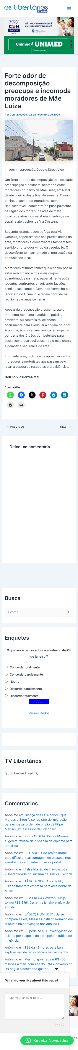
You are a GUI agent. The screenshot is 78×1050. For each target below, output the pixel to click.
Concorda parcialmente (26, 674)
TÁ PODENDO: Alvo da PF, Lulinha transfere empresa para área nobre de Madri (38, 886)
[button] (47, 1040)
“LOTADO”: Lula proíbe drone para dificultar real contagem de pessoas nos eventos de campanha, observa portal (38, 857)
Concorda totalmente (25, 667)
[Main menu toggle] (69, 8)
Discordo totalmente (24, 696)
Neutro (14, 681)
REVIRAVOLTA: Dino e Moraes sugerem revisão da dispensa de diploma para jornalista (38, 841)
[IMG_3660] (39, 45)
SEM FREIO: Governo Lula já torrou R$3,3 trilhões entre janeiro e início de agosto (37, 902)
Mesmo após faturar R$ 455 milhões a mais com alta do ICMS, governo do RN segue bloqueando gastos (39, 964)
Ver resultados (39, 713)
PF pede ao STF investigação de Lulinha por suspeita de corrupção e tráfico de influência (38, 935)
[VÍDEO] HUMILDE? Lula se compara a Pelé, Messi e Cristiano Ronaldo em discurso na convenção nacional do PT (39, 919)
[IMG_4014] (39, 26)
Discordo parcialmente (26, 688)
